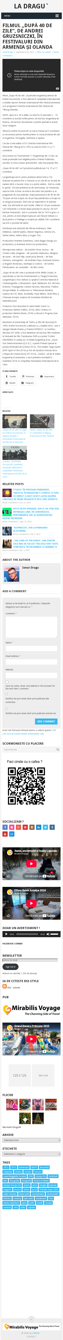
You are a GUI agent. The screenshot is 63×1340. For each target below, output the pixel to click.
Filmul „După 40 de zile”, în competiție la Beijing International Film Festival (42, 433)
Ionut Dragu (7, 52)
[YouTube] (5, 834)
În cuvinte (46, 52)
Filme (39, 52)
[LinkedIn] (38, 827)
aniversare (24, 1167)
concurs (37, 1172)
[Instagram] (32, 827)
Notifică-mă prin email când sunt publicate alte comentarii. (27, 700)
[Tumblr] (52, 827)
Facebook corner (12, 943)
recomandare (38, 1194)
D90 (31, 1176)
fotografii (26, 1180)
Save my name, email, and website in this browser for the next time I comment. (30, 687)
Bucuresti (44, 1167)
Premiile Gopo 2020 (49, 1189)
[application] (31, 934)
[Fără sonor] (48, 934)
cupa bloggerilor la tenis (15, 1176)
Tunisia (48, 1203)
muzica (17, 1189)
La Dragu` (31, 6)
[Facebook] (5, 827)
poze (34, 1189)
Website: (9, 669)
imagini (43, 1185)
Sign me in (10, 967)
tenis (24, 1203)
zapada (31, 1207)
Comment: (11, 613)
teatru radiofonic (11, 1203)
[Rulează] (6, 934)
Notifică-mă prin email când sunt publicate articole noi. (31, 713)
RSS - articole (13, 987)
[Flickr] (11, 827)
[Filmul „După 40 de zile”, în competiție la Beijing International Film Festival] (42, 421)
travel (39, 1203)
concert (27, 1172)
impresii (52, 1185)
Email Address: (13, 656)
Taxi (51, 1198)
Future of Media (41, 1180)
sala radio (28, 1198)
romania (17, 1198)
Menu (7, 16)
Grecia (27, 1185)
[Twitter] (45, 827)
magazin (7, 1189)
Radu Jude (24, 1194)
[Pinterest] (25, 827)
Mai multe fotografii (11, 1127)
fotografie (14, 1180)
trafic (31, 1203)
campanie (8, 1172)
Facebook (53, 1176)
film (5, 1180)
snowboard (41, 1198)
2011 (6, 1167)
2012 (13, 1167)
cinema (18, 1172)
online (26, 1189)
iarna (34, 1185)
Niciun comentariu (10, 503)
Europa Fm (41, 1176)
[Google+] (18, 827)
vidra (23, 1207)
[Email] (11, 834)
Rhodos (7, 1198)
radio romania (10, 1194)
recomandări (52, 1194)
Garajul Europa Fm (12, 1185)
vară (16, 1207)
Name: (9, 642)
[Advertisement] (14, 1267)
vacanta (7, 1207)
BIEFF (34, 1167)
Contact (31, 1336)
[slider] (54, 934)
